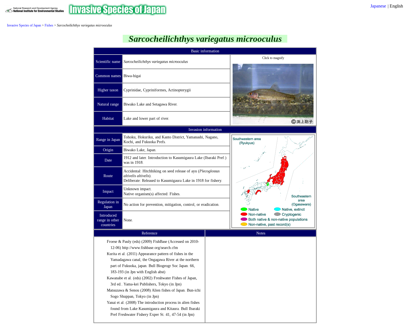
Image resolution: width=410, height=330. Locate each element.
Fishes (49, 25)
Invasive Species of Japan (24, 25)
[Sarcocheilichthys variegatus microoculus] (273, 123)
